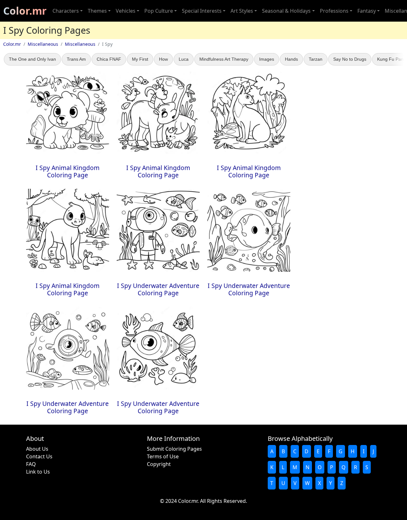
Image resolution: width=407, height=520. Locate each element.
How (163, 59)
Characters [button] (65, 10)
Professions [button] (334, 10)
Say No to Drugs (349, 59)
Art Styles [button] (242, 10)
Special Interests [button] (202, 10)
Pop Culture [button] (158, 10)
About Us (37, 448)
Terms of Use (163, 456)
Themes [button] (97, 10)
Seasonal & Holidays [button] (286, 10)
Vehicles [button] (125, 10)
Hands (291, 59)
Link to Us (38, 471)
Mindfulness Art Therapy (223, 59)
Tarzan (315, 59)
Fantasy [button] (366, 10)
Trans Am (76, 59)
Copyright (159, 464)
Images (266, 59)
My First (140, 59)
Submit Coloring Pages (174, 448)
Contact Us (39, 456)
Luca (184, 59)
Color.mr (25, 10)
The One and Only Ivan (32, 59)
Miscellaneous (43, 44)
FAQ (31, 464)
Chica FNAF (109, 59)
